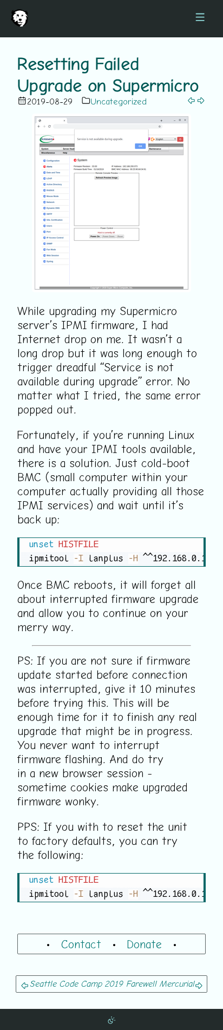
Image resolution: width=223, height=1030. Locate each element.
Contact (81, 944)
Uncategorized (118, 101)
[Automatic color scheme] (111, 1019)
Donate (144, 944)
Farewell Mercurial (160, 983)
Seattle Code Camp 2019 (76, 983)
